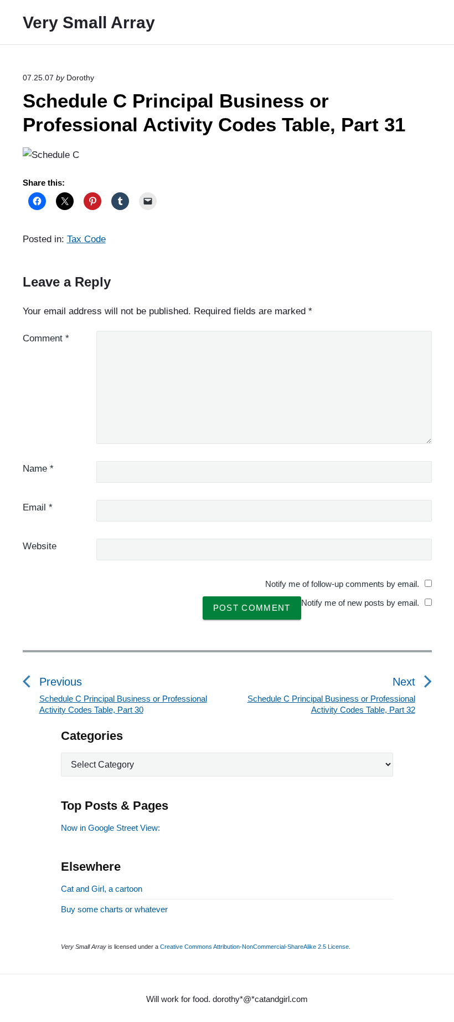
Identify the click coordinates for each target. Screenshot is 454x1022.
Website (39, 546)
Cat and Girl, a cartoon (101, 888)
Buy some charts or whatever (114, 909)
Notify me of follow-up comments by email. (342, 584)
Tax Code (86, 239)
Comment (46, 338)
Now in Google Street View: (110, 827)
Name (38, 468)
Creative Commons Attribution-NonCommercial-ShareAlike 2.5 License (254, 946)
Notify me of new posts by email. (360, 602)
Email (38, 507)
